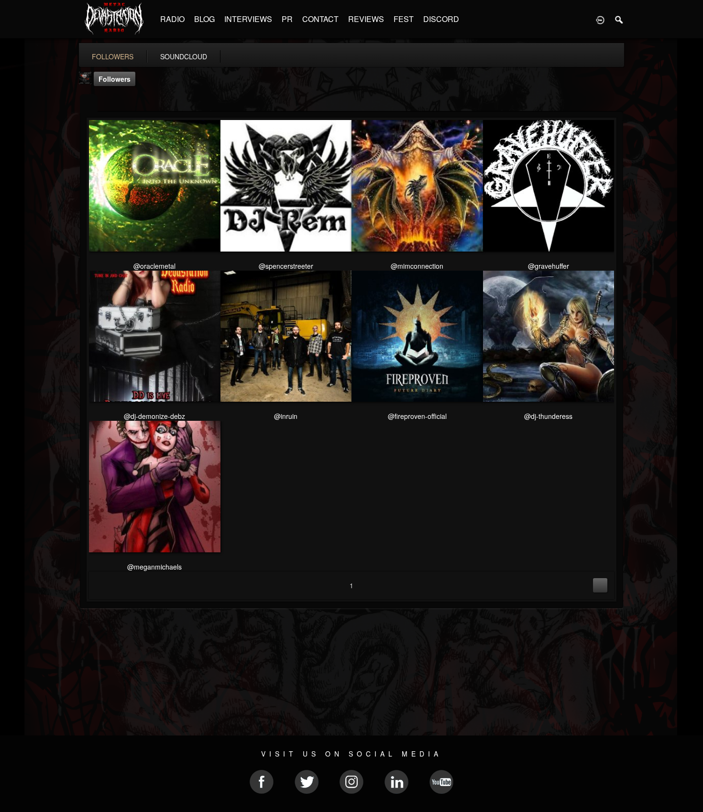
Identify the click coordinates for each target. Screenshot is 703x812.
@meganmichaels (154, 566)
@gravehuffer (548, 266)
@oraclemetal (154, 266)
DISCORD (441, 18)
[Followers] (89, 104)
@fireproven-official (417, 416)
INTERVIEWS (248, 18)
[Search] (619, 19)
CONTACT (320, 18)
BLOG (204, 18)
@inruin (285, 416)
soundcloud (183, 56)
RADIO (172, 18)
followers (112, 56)
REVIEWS (366, 18)
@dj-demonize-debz (154, 416)
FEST (404, 18)
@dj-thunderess (548, 416)
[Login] (600, 19)
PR (287, 18)
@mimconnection (417, 266)
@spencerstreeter (286, 266)
